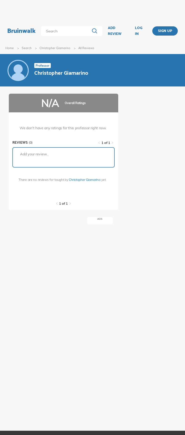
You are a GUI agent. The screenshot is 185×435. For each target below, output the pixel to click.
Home (9, 48)
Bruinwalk (21, 31)
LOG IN (138, 31)
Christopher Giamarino (54, 48)
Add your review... (34, 154)
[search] (66, 31)
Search (27, 48)
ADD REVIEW (114, 31)
